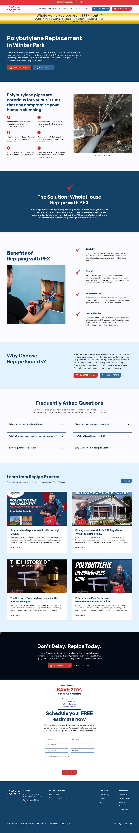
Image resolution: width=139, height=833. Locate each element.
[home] (13, 9)
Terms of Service (65, 823)
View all (127, 481)
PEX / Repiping (124, 806)
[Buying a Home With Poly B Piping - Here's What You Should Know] (102, 522)
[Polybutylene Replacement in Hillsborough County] (37, 522)
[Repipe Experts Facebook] (115, 824)
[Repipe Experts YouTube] (126, 824)
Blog (101, 802)
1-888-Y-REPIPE (82, 665)
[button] (67, 8)
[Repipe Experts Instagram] (120, 824)
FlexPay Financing (54, 8)
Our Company (104, 795)
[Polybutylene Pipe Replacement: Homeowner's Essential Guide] (102, 590)
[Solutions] (67, 8)
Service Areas (123, 810)
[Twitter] (131, 824)
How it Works (41, 8)
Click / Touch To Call (69, 22)
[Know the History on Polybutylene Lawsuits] (37, 590)
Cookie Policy (53, 823)
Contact (86, 8)
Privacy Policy (41, 823)
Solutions (122, 802)
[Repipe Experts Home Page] (13, 792)
